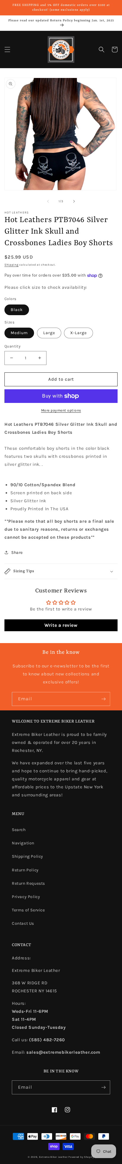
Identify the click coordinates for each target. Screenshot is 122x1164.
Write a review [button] (60, 625)
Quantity (12, 346)
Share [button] (17, 552)
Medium (19, 332)
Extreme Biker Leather (53, 1156)
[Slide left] (47, 201)
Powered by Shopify (81, 1156)
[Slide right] (74, 201)
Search (19, 829)
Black (17, 309)
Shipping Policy (27, 856)
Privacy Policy (26, 896)
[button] (7, 49)
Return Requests (28, 883)
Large (49, 332)
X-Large (78, 332)
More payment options (61, 410)
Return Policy (25, 870)
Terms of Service (28, 910)
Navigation (23, 843)
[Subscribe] (103, 699)
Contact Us (23, 923)
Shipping (11, 265)
